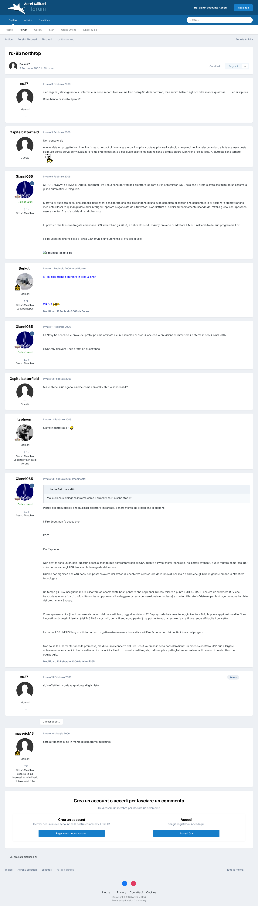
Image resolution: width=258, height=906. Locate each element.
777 (26, 766)
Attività (28, 20)
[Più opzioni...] (246, 84)
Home (9, 29)
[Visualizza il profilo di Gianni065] (24, 189)
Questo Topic (233, 20)
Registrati (243, 7)
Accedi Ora (186, 833)
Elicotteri (49, 68)
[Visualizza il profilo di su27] (13, 66)
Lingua (106, 892)
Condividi (214, 66)
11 (26, 116)
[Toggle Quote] (48, 489)
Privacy (121, 892)
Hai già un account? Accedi (211, 7)
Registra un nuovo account (71, 833)
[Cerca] (249, 20)
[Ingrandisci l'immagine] (48, 158)
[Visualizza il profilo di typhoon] (24, 432)
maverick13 (24, 733)
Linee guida (90, 29)
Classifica (44, 20)
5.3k (26, 209)
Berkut (24, 268)
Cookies (151, 892)
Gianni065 (24, 176)
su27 (26, 64)
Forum (23, 29)
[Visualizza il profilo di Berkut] (24, 281)
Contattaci (136, 892)
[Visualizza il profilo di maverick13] (24, 746)
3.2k (26, 452)
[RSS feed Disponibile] (249, 870)
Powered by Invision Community (129, 900)
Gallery (38, 29)
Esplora (13, 20)
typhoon (24, 419)
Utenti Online (68, 29)
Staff (51, 29)
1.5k (26, 301)
